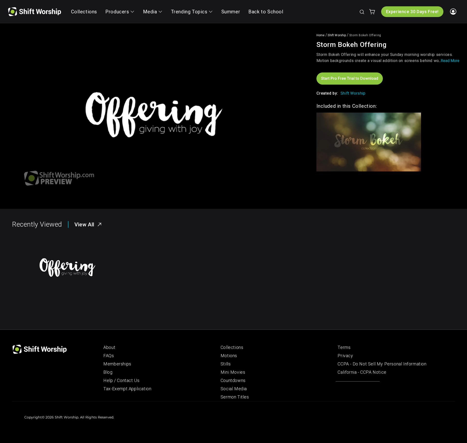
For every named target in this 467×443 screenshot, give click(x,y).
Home (320, 35)
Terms (344, 347)
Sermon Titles (235, 396)
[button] (361, 11)
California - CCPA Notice (362, 372)
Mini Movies (233, 372)
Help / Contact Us (121, 380)
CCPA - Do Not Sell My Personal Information (382, 363)
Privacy (345, 355)
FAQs (108, 355)
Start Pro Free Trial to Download (349, 78)
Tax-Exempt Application (127, 388)
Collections (232, 347)
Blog (107, 372)
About (109, 347)
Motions (229, 355)
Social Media (234, 388)
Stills (226, 363)
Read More (450, 60)
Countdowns (233, 380)
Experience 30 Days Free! (412, 11)
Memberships (117, 363)
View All (84, 225)
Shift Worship (337, 35)
